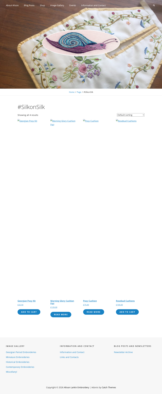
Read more (61, 314)
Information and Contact (93, 5)
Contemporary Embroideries (20, 367)
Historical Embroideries (17, 362)
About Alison (12, 5)
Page (79, 92)
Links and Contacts (69, 357)
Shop (42, 5)
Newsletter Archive (123, 352)
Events (72, 5)
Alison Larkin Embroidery (76, 387)
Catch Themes (109, 387)
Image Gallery (57, 5)
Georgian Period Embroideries (21, 352)
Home (71, 92)
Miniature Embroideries (18, 357)
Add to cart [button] (29, 312)
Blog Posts (29, 5)
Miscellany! (11, 371)
